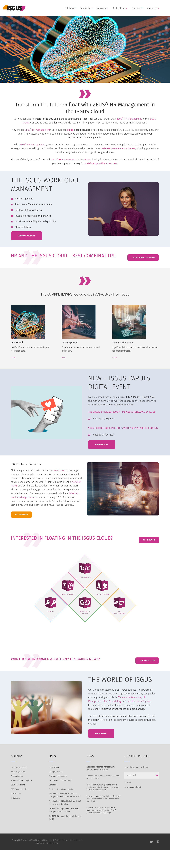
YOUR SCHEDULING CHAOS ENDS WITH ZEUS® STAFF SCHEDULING (123, 428)
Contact (127, 783)
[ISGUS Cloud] (34, 322)
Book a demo (118, 8)
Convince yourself (26, 236)
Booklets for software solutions (62, 789)
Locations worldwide (133, 787)
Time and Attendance (122, 342)
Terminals (85, 8)
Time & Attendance (19, 767)
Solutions (69, 8)
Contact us (152, 8)
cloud (70, 129)
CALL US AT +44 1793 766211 (143, 257)
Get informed (21, 514)
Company (136, 8)
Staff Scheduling (112, 701)
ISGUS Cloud (17, 342)
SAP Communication (19, 789)
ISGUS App (15, 798)
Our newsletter (147, 660)
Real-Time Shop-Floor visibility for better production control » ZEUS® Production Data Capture (104, 798)
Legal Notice (54, 767)
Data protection (55, 772)
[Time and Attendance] (135, 322)
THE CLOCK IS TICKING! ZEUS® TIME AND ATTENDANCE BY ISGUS (121, 411)
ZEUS (120, 118)
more (13, 358)
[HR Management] (85, 322)
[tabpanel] (34, 330)
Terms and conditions (58, 776)
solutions (59, 470)
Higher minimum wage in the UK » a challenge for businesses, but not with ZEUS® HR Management (103, 787)
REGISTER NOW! (101, 444)
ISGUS (87, 159)
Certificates (53, 785)
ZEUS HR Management (37, 129)
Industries (101, 8)
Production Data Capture (138, 701)
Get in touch (149, 540)
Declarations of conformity (60, 780)
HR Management (133, 118)
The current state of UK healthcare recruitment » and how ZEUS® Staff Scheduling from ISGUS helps (101, 810)
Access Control (17, 776)
